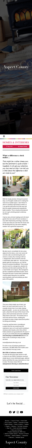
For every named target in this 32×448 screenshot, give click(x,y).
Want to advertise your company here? (14, 394)
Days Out (9, 428)
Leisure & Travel (15, 420)
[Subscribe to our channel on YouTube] (21, 412)
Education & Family (23, 422)
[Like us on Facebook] (10, 412)
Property (8, 426)
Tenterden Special (20, 437)
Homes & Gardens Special (11, 433)
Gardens (27, 424)
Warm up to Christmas (16, 430)
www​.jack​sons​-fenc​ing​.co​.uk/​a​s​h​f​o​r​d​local (15, 364)
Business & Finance (24, 433)
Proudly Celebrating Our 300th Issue (16, 431)
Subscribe (16, 388)
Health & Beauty (9, 424)
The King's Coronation (22, 426)
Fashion (15, 422)
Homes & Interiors (18, 424)
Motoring (13, 426)
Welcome (11, 437)
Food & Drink (24, 420)
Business (7, 420)
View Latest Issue (16, 370)
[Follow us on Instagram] (18, 412)
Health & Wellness (16, 435)
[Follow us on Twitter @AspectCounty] (14, 412)
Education (7, 435)
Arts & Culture (8, 422)
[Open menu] (3, 136)
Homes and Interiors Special (20, 428)
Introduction (25, 435)
